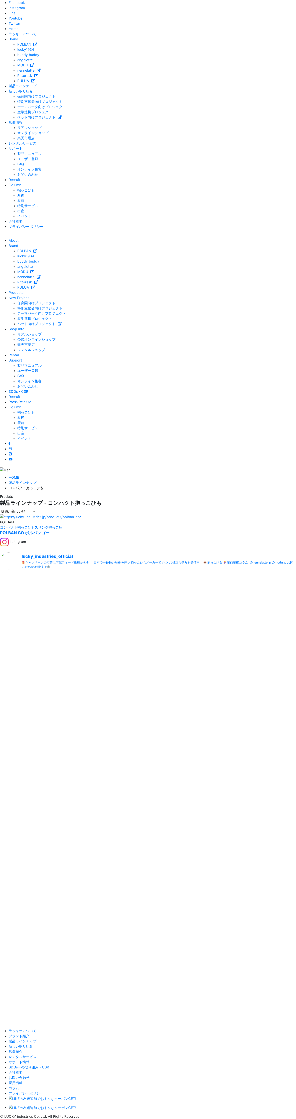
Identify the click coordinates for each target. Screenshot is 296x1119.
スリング (42, 527)
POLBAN (25, 44)
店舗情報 (16, 122)
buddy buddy (28, 55)
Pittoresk (25, 75)
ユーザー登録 (27, 159)
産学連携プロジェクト (34, 112)
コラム (14, 1088)
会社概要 (16, 221)
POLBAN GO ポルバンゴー (25, 532)
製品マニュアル (29, 153)
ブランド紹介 (19, 1036)
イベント (24, 216)
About (14, 240)
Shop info (16, 329)
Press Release (20, 402)
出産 (20, 211)
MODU (23, 65)
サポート (16, 148)
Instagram (17, 8)
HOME (14, 477)
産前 (20, 200)
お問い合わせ (27, 174)
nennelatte (27, 70)
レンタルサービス (22, 143)
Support (15, 360)
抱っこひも (26, 190)
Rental (14, 355)
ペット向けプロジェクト (37, 117)
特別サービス (27, 206)
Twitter (14, 23)
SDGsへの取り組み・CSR (29, 1067)
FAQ (20, 164)
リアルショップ (29, 127)
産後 (20, 195)
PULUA (24, 81)
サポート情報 (19, 1062)
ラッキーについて (22, 34)
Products (16, 292)
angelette (25, 60)
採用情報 (16, 1083)
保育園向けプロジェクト (36, 96)
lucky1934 (25, 49)
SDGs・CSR (18, 391)
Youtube (15, 18)
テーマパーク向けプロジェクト (41, 107)
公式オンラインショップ (36, 339)
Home (13, 28)
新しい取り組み (21, 91)
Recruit (14, 179)
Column (15, 185)
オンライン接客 (29, 169)
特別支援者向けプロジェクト (39, 101)
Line (12, 13)
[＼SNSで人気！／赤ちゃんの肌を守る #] (247, 808)
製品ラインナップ (22, 86)
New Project (19, 298)
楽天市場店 (26, 138)
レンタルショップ (31, 350)
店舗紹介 (16, 1051)
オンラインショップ (33, 133)
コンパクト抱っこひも (17, 527)
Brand (13, 39)
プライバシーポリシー (26, 226)
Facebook (17, 2)
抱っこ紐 (55, 527)
